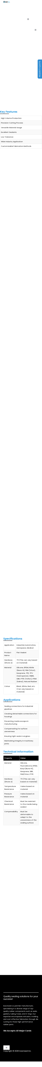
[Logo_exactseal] (6, 2)
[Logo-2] (11, 28)
